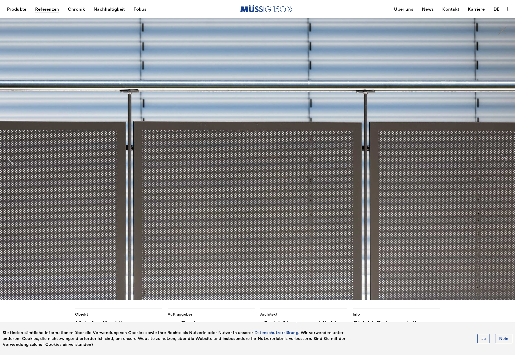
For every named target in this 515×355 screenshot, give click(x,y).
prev (11, 159)
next (504, 159)
